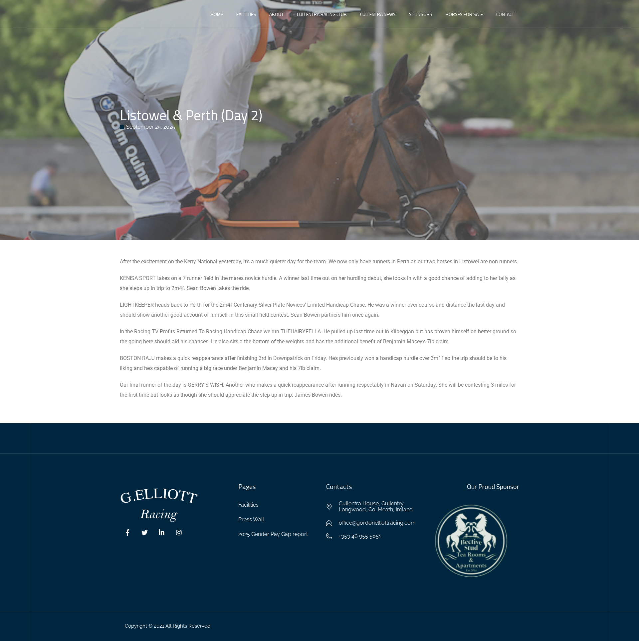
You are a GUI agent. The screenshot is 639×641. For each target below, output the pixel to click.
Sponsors (420, 14)
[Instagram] (179, 532)
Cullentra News (378, 14)
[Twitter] (144, 532)
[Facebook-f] (127, 532)
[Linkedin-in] (161, 532)
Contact (505, 14)
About (276, 14)
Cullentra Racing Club (322, 14)
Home (217, 14)
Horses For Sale (464, 14)
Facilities (246, 14)
